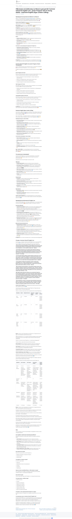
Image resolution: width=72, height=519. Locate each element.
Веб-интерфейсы (32, 3)
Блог (16, 513)
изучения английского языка (30, 18)
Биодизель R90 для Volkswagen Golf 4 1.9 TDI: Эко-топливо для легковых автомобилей (25, 508)
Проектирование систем (25, 3)
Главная (17, 5)
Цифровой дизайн (18, 3)
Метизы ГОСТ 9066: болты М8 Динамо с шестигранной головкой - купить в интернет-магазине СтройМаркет (47, 508)
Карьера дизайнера (48, 3)
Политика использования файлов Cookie (40, 513)
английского (40, 106)
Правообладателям (18, 514)
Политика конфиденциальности (51, 513)
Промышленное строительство (39, 3)
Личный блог (20, 5)
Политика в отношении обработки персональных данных (26, 513)
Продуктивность (54, 3)
